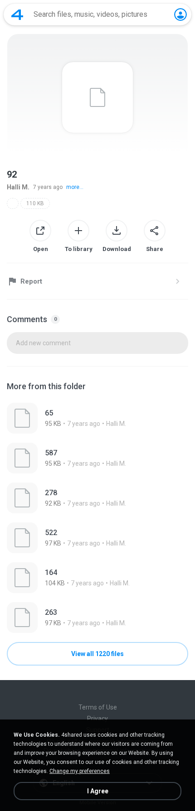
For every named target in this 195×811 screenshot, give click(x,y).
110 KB (35, 203)
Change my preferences (79, 771)
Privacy (97, 718)
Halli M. (18, 187)
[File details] (97, 418)
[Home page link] (17, 14)
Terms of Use (97, 707)
